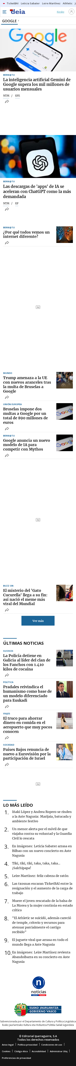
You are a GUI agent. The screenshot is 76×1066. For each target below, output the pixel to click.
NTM (6, 95)
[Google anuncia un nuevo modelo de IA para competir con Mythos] (64, 443)
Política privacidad (27, 1044)
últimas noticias (23, 643)
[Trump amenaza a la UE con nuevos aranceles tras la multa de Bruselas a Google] (64, 380)
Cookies (6, 1051)
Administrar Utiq (58, 1051)
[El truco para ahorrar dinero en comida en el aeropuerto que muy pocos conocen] (64, 720)
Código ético (21, 1051)
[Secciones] (4, 12)
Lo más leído (18, 805)
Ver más (38, 621)
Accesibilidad (39, 1051)
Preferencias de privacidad (16, 1057)
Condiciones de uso (51, 1044)
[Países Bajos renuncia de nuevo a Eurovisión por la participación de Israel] (64, 752)
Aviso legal (8, 1044)
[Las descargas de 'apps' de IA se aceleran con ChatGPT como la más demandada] (38, 156)
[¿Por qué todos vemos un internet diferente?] (64, 234)
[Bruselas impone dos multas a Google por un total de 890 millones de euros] (64, 411)
